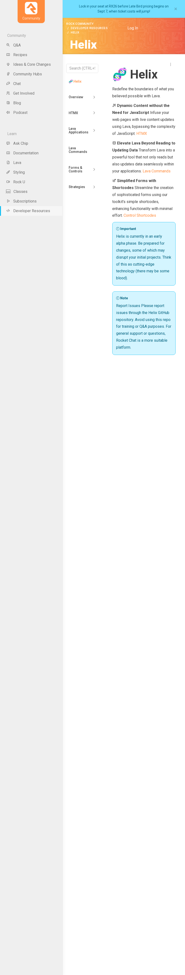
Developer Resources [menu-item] (31, 211)
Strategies (77, 187)
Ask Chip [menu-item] (20, 143)
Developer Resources (89, 28)
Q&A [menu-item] (17, 45)
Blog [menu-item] (17, 103)
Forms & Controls (75, 169)
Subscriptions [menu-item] (25, 201)
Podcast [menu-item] (20, 112)
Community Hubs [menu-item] (27, 74)
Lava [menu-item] (17, 162)
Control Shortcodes (140, 215)
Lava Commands (78, 150)
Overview (76, 97)
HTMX (73, 113)
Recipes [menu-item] (20, 54)
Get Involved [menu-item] (23, 93)
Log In (132, 28)
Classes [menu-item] (20, 191)
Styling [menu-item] (19, 172)
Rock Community (79, 24)
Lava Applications (78, 130)
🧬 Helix (75, 81)
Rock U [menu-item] (19, 182)
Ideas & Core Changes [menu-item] (32, 64)
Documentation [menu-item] (26, 153)
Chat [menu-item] (17, 83)
